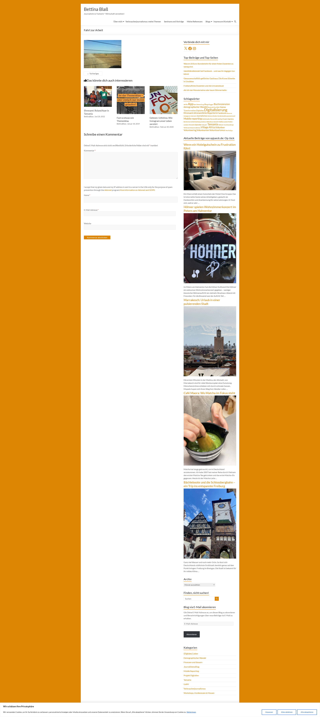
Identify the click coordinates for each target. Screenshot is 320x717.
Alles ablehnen (286, 712)
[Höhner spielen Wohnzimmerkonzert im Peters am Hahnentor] (210, 214)
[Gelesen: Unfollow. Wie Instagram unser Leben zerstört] (164, 87)
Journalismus (201, 116)
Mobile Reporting (191, 671)
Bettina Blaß (96, 9)
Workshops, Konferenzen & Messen (199, 693)
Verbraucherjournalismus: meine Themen (143, 21)
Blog (206, 104)
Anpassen (269, 712)
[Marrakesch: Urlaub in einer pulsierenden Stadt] (210, 307)
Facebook (222, 113)
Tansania (213, 124)
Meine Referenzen (194, 21)
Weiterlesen (191, 712)
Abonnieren (191, 634)
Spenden (198, 125)
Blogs (208, 21)
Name (87, 195)
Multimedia (206, 119)
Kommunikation (212, 116)
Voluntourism (203, 130)
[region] (160, 710)
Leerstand (232, 116)
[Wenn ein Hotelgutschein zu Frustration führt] (210, 152)
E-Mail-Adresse (91, 210)
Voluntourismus (217, 130)
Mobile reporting (193, 118)
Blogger (210, 104)
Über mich (118, 21)
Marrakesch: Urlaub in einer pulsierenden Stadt (202, 301)
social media (218, 122)
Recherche (187, 122)
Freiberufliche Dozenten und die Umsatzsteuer (204, 86)
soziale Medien (227, 122)
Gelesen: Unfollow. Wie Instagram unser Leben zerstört (161, 120)
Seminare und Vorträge (174, 21)
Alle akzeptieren (307, 712)
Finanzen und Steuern (193, 662)
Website (87, 223)
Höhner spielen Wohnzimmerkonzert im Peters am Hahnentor (210, 208)
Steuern (204, 125)
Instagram (187, 116)
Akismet (108, 190)
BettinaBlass (89, 116)
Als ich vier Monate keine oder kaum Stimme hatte (205, 90)
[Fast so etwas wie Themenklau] (131, 87)
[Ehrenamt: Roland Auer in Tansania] (98, 87)
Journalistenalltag (191, 666)
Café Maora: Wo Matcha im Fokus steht (209, 393)
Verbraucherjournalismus (192, 128)
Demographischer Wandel (195, 658)
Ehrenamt (188, 113)
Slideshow (209, 122)
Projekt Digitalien (228, 119)
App (190, 104)
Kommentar (89, 150)
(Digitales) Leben (191, 653)
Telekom (220, 125)
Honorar (229, 113)
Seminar (203, 122)
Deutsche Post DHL (213, 107)
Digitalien (200, 110)
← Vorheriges (93, 73)
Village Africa (208, 127)
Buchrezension (222, 104)
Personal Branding (216, 119)
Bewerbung (200, 104)
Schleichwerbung (195, 122)
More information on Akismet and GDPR (137, 190)
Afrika (186, 104)
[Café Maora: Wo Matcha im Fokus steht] (210, 397)
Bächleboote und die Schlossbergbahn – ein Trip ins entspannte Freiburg (209, 484)
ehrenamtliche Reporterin (205, 113)
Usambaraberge (229, 125)
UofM (186, 684)
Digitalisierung (215, 110)
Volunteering (190, 130)
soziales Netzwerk (189, 125)
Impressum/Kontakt (222, 21)
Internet (193, 116)
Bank (195, 104)
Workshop (229, 130)
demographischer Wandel (195, 107)
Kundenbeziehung (223, 116)
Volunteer (220, 127)
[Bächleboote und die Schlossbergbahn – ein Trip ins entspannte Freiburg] (210, 490)
